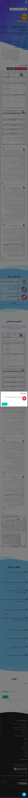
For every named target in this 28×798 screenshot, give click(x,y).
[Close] (2, 393)
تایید (4, 404)
